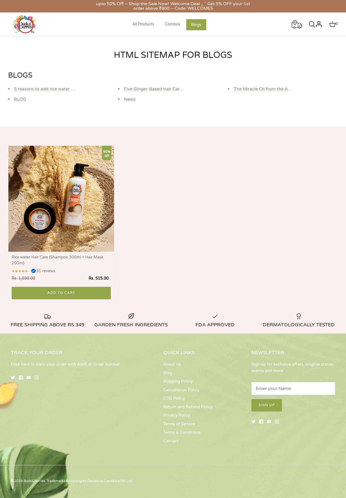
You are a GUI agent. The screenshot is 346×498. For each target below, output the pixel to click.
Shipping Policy (178, 381)
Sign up (266, 405)
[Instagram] (36, 378)
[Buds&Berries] (25, 24)
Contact (170, 441)
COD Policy (174, 398)
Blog (167, 372)
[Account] (318, 24)
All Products (143, 24)
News (130, 99)
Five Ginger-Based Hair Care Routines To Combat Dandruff (184, 89)
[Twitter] (13, 378)
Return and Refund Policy (187, 406)
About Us (172, 364)
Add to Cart (61, 293)
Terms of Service (179, 423)
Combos (172, 24)
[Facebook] (21, 378)
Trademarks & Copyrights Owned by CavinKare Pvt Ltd (89, 481)
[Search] (310, 24)
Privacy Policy (176, 415)
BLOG (20, 99)
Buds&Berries (34, 481)
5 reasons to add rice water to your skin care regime (67, 89)
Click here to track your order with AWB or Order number (65, 364)
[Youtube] (28, 378)
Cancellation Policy (181, 389)
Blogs (196, 24)
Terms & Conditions (182, 432)
